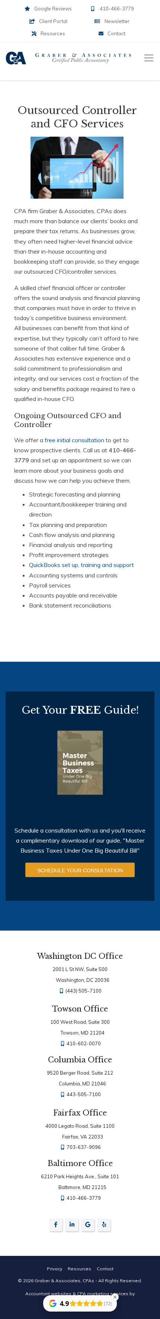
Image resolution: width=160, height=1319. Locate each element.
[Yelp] (104, 1225)
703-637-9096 (83, 1147)
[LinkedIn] (72, 1226)
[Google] (88, 1226)
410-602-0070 (83, 1043)
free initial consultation (74, 440)
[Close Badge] (115, 1297)
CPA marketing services (102, 1293)
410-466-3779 (116, 9)
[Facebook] (56, 1226)
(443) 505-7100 (83, 991)
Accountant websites (48, 1293)
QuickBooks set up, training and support (81, 565)
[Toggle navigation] (148, 57)
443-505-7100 (83, 1094)
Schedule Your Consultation (80, 870)
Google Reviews (52, 9)
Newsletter (116, 21)
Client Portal (52, 21)
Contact (115, 33)
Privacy (54, 1268)
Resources (52, 33)
